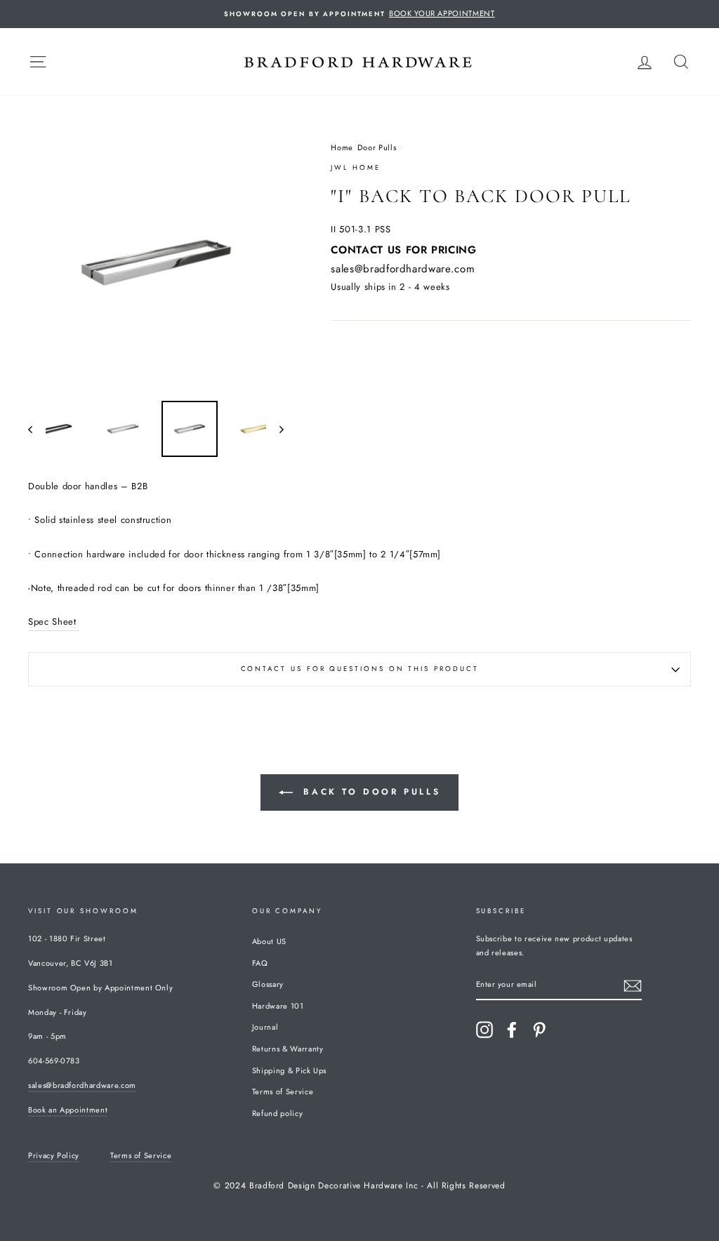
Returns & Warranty (288, 1048)
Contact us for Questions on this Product (360, 669)
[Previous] (37, 429)
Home (341, 147)
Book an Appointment (67, 1109)
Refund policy (277, 1113)
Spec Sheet (53, 621)
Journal (265, 1027)
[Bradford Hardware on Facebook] (511, 1029)
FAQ (260, 963)
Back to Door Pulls (369, 791)
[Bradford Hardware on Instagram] (484, 1029)
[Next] (275, 429)
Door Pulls (377, 147)
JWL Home (355, 168)
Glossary (268, 984)
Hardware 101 (278, 1005)
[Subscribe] (633, 985)
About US (269, 941)
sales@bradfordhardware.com (403, 269)
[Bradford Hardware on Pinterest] (539, 1029)
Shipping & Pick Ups (289, 1070)
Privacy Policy (53, 1155)
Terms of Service (282, 1091)
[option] (359, 14)
